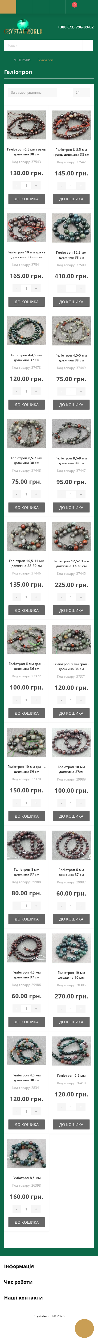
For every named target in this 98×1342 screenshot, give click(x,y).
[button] (41, 7)
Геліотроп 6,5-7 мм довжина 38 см (26, 460)
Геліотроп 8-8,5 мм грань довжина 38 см (71, 152)
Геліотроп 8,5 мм (27, 1178)
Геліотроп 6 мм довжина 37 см (71, 872)
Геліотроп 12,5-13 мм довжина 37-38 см (71, 563)
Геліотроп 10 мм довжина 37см (71, 769)
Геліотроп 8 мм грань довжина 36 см (71, 666)
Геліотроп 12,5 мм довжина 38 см (71, 255)
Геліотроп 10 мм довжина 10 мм (71, 975)
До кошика (27, 198)
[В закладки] (44, 112)
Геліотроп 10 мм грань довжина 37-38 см (26, 254)
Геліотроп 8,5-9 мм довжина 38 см (71, 460)
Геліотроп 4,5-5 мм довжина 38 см (71, 358)
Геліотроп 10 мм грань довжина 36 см (26, 769)
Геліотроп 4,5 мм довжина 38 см (27, 1077)
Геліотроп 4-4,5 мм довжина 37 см (26, 357)
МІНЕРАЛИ (22, 60)
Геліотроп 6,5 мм (71, 1075)
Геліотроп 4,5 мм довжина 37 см (27, 974)
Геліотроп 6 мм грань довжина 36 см (27, 666)
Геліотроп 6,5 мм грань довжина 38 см (26, 151)
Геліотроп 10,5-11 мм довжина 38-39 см (26, 563)
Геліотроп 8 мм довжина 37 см (26, 872)
